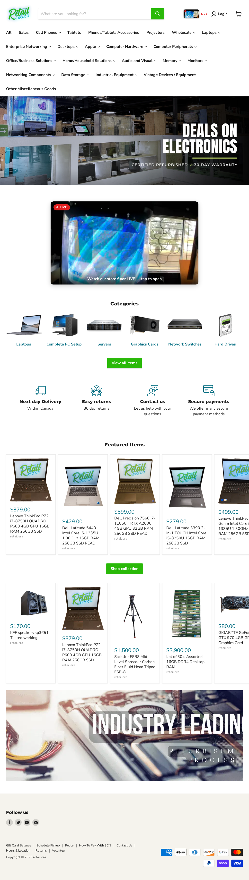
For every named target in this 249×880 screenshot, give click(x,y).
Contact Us (124, 845)
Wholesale (182, 32)
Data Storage (73, 75)
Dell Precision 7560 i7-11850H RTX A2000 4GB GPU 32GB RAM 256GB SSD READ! (135, 526)
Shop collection (124, 568)
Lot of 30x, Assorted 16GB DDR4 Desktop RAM (185, 662)
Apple (91, 46)
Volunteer (59, 850)
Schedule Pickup (48, 845)
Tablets (74, 32)
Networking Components (29, 75)
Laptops (210, 32)
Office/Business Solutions (29, 60)
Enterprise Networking (27, 46)
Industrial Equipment (115, 75)
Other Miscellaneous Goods (31, 89)
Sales (24, 32)
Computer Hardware (125, 46)
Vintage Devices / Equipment (170, 75)
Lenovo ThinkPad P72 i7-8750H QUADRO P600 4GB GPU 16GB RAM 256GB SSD (30, 523)
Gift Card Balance (18, 845)
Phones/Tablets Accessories (113, 32)
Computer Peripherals (173, 46)
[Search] (157, 13)
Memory (170, 60)
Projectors (155, 32)
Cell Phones (47, 32)
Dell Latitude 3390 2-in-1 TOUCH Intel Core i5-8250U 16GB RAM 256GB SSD (186, 535)
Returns (41, 850)
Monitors (195, 60)
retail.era (16, 536)
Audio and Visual (137, 60)
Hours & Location (18, 850)
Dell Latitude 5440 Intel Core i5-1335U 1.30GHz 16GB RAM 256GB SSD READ (80, 535)
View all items (124, 363)
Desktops (66, 46)
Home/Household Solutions (87, 60)
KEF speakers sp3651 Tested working (29, 635)
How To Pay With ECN (95, 845)
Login (223, 13)
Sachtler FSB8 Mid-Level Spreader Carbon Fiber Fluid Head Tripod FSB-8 (134, 664)
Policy (69, 845)
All (8, 32)
